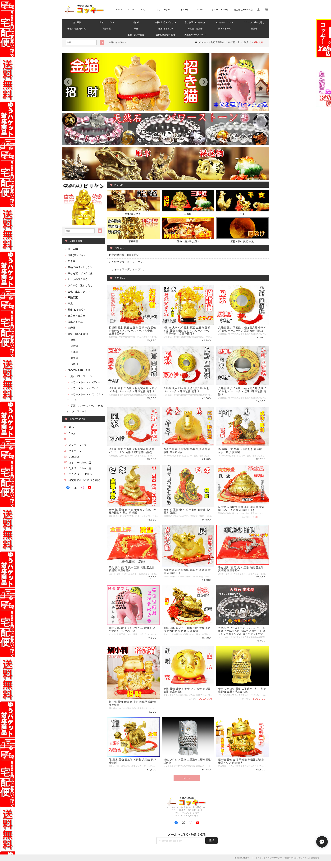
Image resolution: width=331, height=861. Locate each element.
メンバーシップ (165, 9)
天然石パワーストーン (195, 34)
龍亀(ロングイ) (106, 22)
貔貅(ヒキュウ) (165, 28)
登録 (211, 840)
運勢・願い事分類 (136, 34)
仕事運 (74, 352)
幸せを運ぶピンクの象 (195, 22)
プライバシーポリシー (82, 474)
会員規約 (315, 857)
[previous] (68, 82)
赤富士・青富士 (195, 28)
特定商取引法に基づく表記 (84, 480)
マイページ (183, 9)
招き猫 (136, 22)
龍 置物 (77, 22)
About (131, 9)
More (187, 778)
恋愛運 (74, 345)
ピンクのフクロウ (224, 22)
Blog (142, 9)
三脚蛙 (254, 28)
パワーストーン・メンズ (84, 388)
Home (119, 9)
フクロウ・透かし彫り (254, 22)
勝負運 (74, 357)
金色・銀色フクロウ (76, 28)
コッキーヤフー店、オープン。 (127, 269)
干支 (136, 28)
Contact (199, 9)
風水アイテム (224, 28)
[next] (203, 82)
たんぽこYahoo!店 (243, 9)
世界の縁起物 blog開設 (124, 254)
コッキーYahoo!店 (219, 9)
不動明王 (106, 28)
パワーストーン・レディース (87, 382)
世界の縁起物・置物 (165, 34)
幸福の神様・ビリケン (165, 22)
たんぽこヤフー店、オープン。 (127, 262)
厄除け (74, 364)
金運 (73, 339)
